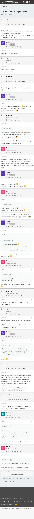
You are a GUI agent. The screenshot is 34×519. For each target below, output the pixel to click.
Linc (3, 14)
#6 (32, 124)
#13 (32, 317)
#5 (32, 103)
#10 (32, 230)
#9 (32, 199)
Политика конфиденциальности (23, 501)
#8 (32, 181)
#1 (32, 28)
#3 (32, 66)
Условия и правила (7, 501)
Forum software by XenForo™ (16, 508)
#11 (32, 269)
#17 (32, 421)
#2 (32, 50)
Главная (9, 504)
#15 (32, 372)
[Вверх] (14, 504)
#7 (32, 156)
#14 (32, 340)
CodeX (8, 42)
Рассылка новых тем (18, 498)
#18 (32, 455)
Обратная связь (6, 498)
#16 (32, 403)
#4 (32, 85)
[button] (2, 2)
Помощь (3, 504)
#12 (32, 299)
